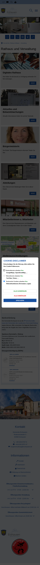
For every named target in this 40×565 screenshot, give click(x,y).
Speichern (20, 300)
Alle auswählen (20, 291)
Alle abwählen (20, 296)
